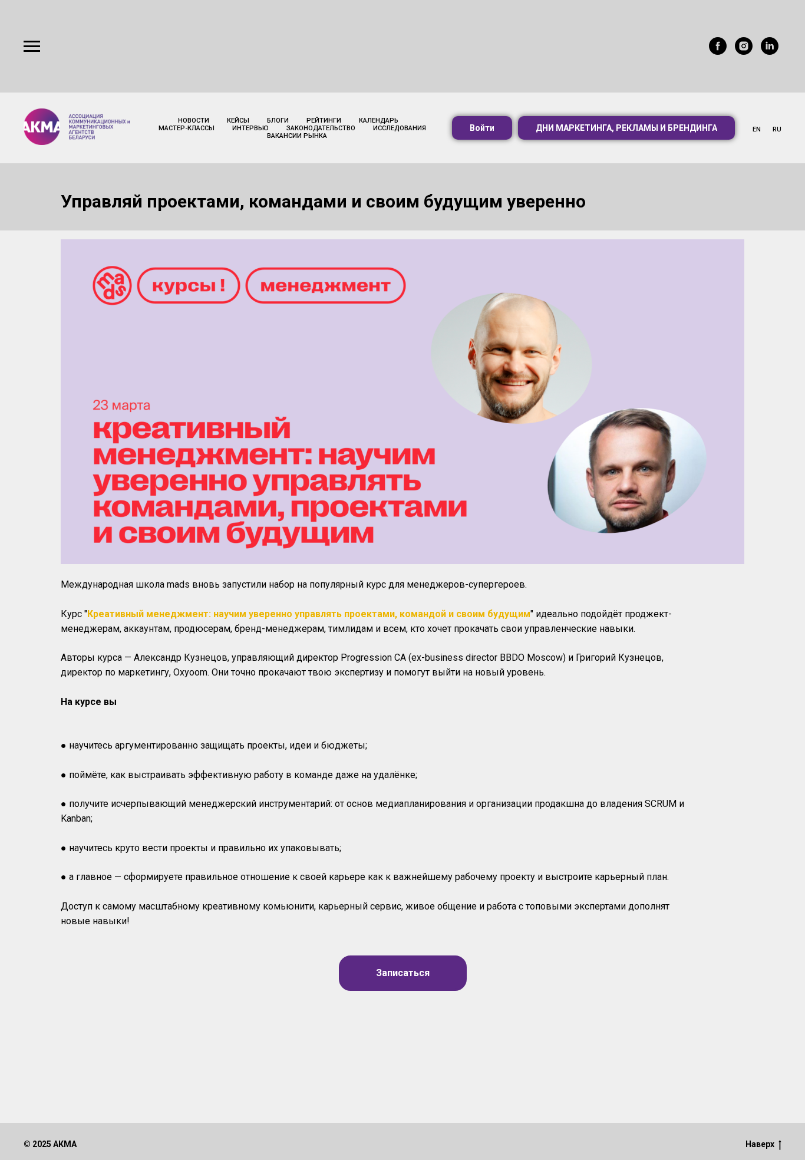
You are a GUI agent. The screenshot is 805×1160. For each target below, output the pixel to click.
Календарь (378, 120)
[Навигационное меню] (32, 46)
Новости (193, 120)
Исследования (399, 128)
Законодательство (320, 128)
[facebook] (718, 52)
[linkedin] (769, 52)
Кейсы (238, 120)
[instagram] (744, 52)
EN (757, 129)
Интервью (250, 128)
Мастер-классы (187, 128)
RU (777, 129)
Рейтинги (323, 120)
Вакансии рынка (297, 136)
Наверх (759, 1144)
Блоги (278, 120)
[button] (482, 128)
